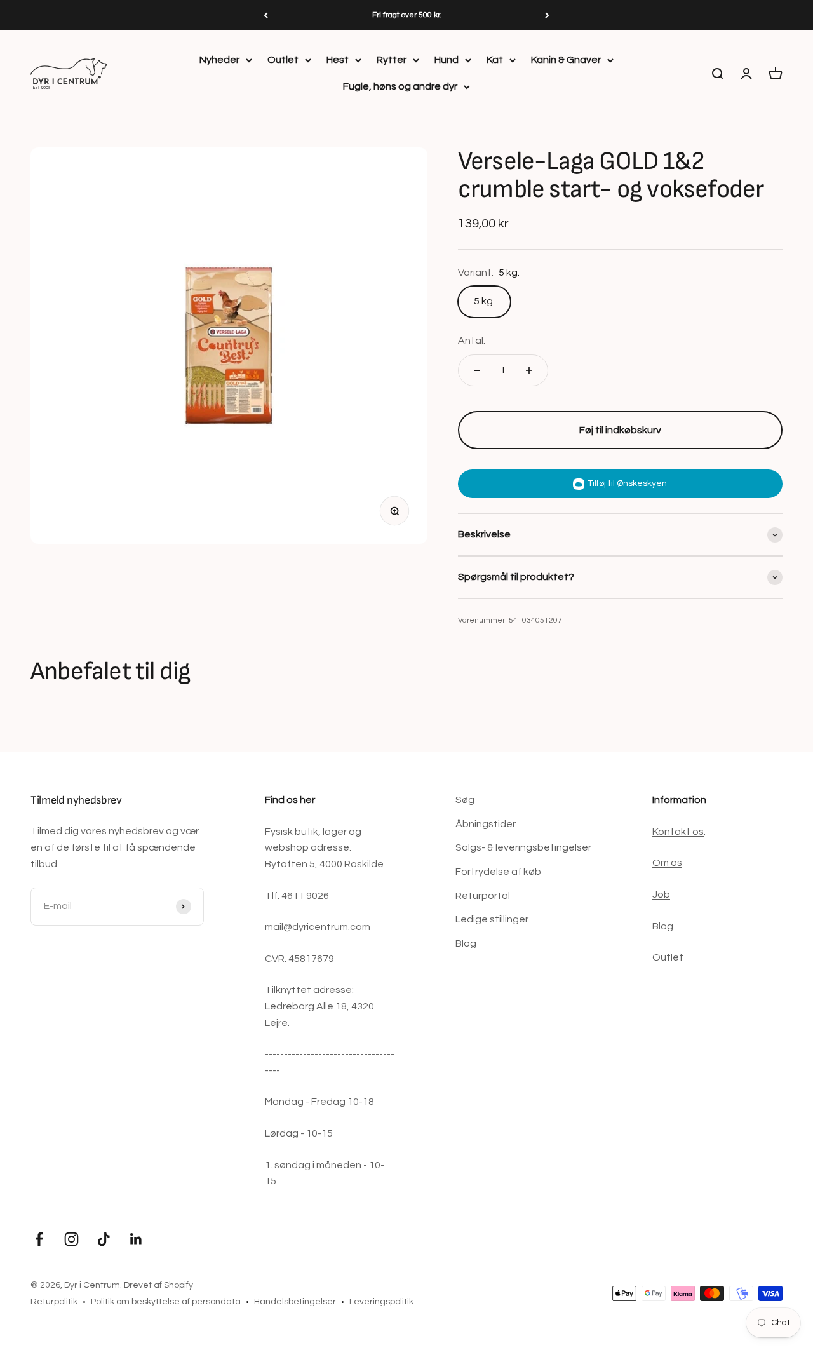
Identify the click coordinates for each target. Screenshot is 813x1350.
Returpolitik (53, 1301)
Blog (465, 943)
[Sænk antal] (477, 370)
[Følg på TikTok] (103, 1239)
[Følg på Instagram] (71, 1239)
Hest (337, 60)
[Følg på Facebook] (39, 1239)
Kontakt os (678, 832)
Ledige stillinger (491, 919)
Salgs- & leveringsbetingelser (523, 847)
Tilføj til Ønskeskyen (627, 483)
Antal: (471, 340)
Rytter (391, 60)
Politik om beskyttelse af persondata (166, 1301)
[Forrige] (266, 15)
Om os (667, 863)
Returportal (482, 896)
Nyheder (219, 60)
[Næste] (547, 15)
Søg (464, 800)
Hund (446, 60)
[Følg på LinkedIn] (136, 1239)
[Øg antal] (529, 370)
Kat (495, 60)
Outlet (283, 60)
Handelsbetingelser (295, 1301)
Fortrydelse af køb (498, 872)
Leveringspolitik (381, 1301)
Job (661, 894)
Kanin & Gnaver (566, 60)
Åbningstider (485, 824)
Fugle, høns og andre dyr (400, 86)
